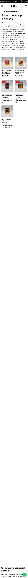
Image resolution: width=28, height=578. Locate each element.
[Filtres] (25, 54)
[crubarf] (14, 6)
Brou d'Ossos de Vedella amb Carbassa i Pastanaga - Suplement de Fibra (7, 122)
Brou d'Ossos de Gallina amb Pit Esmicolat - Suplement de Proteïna (19, 97)
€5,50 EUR (7, 127)
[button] (22, 6)
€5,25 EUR (4, 77)
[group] (14, 1)
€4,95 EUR (17, 77)
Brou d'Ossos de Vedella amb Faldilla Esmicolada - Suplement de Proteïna (7, 97)
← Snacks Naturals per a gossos (10, 11)
